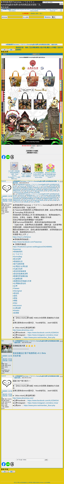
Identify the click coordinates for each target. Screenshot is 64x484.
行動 (61, 9)
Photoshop (54, 9)
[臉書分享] (4, 158)
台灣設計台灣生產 (33, 187)
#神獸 (15, 301)
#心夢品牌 (17, 308)
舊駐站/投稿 (36, 482)
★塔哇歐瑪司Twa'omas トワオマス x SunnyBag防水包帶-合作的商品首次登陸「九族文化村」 (32, 44)
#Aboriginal (17, 291)
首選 (18, 9)
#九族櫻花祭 (17, 279)
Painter (51, 11)
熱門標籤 (14, 9)
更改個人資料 (34, 13)
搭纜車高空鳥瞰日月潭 (50, 189)
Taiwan (28, 190)
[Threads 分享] (12, 158)
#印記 (15, 303)
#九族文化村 (17, 269)
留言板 (10, 199)
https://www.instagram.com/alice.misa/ (43, 335)
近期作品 (14, 10)
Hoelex (32, 192)
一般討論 (32, 10)
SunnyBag (46, 186)
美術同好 (36, 10)
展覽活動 (39, 9)
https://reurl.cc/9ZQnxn (22, 237)
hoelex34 (4, 181)
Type (3, 340)
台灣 (23, 190)
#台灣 (15, 286)
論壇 (23, 9)
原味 (51, 190)
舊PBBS (31, 482)
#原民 (15, 296)
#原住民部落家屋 (19, 271)
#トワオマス (18, 254)
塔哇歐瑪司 (30, 186)
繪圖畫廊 (4, 196)
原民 (46, 190)
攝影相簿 (4, 199)
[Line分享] (8, 158)
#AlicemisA (17, 305)
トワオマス (38, 186)
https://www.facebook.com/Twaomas (27, 242)
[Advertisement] (32, 31)
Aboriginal (35, 190)
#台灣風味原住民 (19, 283)
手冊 (18, 482)
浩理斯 (38, 192)
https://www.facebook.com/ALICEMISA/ (43, 332)
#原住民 (16, 293)
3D (54, 11)
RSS (15, 482)
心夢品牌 (25, 192)
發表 (25, 9)
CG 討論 (49, 9)
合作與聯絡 (47, 482)
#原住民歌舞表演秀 (20, 274)
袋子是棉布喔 (22, 187)
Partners (42, 482)
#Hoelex (16, 310)
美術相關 (43, 9)
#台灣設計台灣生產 (20, 266)
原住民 (41, 190)
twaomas (22, 186)
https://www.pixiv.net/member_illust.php (39, 337)
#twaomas (17, 249)
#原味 (15, 298)
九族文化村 (43, 187)
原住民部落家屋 (52, 187)
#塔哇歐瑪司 (17, 252)
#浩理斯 (16, 313)
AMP (61, 11)
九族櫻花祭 (38, 189)
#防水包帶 (17, 259)
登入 (41, 13)
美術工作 (29, 9)
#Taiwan (16, 288)
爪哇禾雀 (17, 356)
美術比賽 (34, 9)
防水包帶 (53, 186)
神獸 (55, 190)
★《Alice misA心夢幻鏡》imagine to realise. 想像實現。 (26, 175)
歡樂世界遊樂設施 (28, 189)
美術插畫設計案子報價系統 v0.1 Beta (29, 353)
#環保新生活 (17, 261)
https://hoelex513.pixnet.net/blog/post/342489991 (32, 247)
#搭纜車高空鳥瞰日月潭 (22, 281)
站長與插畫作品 (24, 482)
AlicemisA (18, 192)
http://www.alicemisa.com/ (23, 330)
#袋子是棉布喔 (18, 264)
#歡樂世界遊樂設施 (20, 276)
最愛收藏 (4, 201)
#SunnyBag (17, 256)
